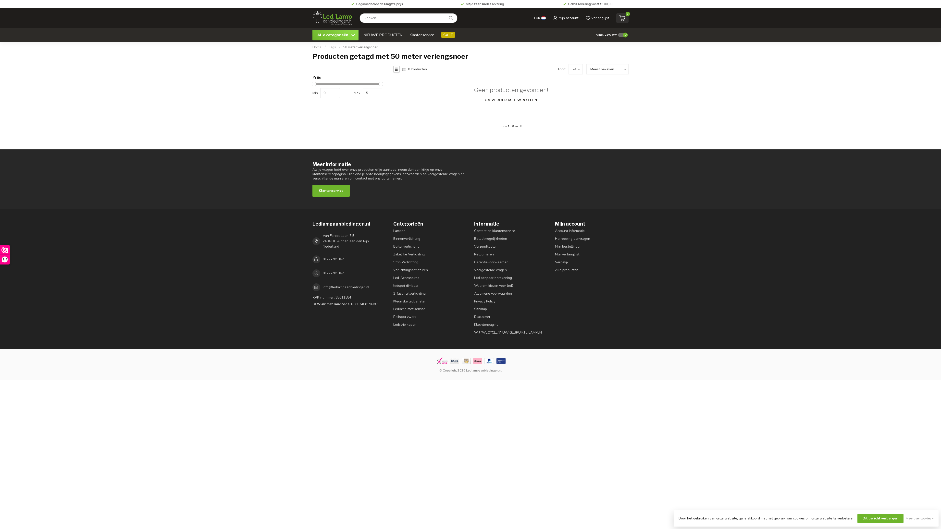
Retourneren (484, 254)
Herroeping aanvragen (572, 238)
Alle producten (566, 270)
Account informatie (570, 230)
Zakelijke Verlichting (409, 254)
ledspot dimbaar (406, 285)
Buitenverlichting (406, 246)
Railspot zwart (404, 316)
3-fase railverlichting (409, 293)
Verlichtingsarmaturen (410, 270)
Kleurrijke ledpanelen (409, 301)
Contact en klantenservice (494, 230)
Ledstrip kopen (404, 324)
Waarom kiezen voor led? (493, 285)
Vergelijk (562, 262)
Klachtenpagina (486, 324)
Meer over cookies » (920, 518)
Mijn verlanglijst (567, 254)
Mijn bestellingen (568, 246)
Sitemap (480, 309)
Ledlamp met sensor (409, 309)
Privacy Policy (484, 301)
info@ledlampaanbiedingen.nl (346, 287)
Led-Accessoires (406, 278)
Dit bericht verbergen (880, 518)
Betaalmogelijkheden (490, 238)
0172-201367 (333, 259)
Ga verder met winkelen (511, 100)
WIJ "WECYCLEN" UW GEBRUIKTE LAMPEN (508, 332)
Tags (332, 47)
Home (317, 47)
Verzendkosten (485, 246)
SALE (448, 34)
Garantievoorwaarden (491, 262)
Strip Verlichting (405, 262)
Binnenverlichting (406, 238)
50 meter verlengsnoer (360, 47)
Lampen (399, 230)
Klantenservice (421, 34)
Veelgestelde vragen (490, 270)
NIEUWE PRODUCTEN (382, 34)
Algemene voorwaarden (493, 293)
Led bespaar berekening (493, 278)
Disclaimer (482, 316)
